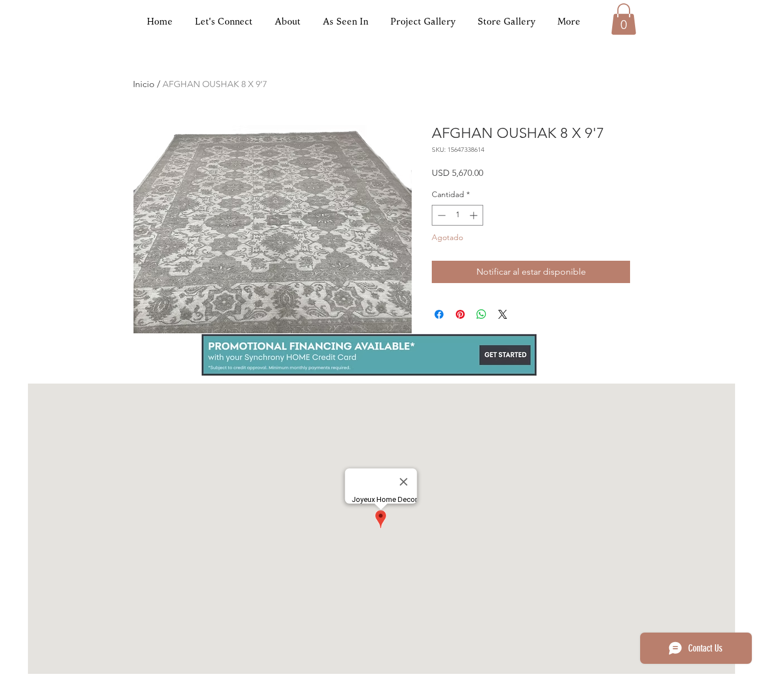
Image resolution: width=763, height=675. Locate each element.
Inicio (144, 84)
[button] (624, 19)
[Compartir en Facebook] (439, 314)
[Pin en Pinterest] (460, 314)
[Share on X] (502, 314)
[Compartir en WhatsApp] (481, 314)
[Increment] (474, 215)
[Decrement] (440, 215)
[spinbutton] (457, 215)
